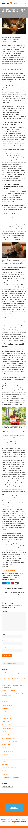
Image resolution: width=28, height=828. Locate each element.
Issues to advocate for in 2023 (14, 588)
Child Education (6, 711)
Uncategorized (6, 774)
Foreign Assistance (7, 728)
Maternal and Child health (9, 741)
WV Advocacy (14, 13)
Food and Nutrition (7, 725)
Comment (5, 611)
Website (4, 647)
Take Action (5, 771)
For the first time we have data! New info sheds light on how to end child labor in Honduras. (13, 680)
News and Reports (7, 751)
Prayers (4, 761)
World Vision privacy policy (20, 822)
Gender (4, 731)
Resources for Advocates (9, 767)
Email (4, 641)
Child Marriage (6, 715)
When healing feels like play (10, 690)
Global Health (6, 735)
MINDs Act (5, 748)
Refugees (5, 764)
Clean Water (5, 721)
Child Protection (6, 718)
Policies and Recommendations (11, 758)
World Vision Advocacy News (10, 777)
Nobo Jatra (5, 754)
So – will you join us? (9, 570)
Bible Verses (5, 708)
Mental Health (6, 744)
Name (4, 634)
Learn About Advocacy (14, 15)
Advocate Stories (22, 13)
